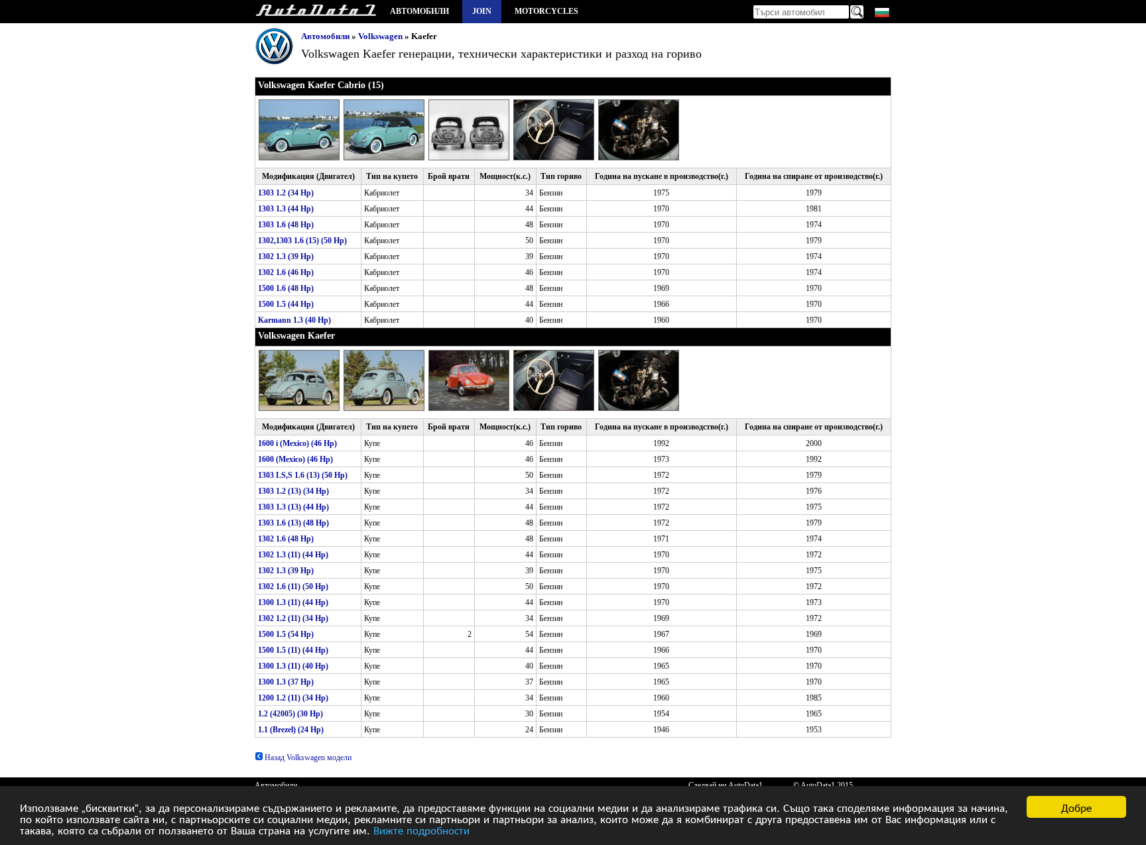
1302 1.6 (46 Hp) (286, 272)
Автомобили (419, 11)
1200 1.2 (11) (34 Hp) (293, 698)
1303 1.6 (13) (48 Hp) (293, 523)
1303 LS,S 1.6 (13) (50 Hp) (303, 475)
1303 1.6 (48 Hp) (286, 224)
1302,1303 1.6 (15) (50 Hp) (302, 240)
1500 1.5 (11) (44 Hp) (293, 650)
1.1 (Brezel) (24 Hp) (291, 729)
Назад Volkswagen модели (307, 757)
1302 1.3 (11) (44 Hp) (293, 554)
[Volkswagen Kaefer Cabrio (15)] (301, 157)
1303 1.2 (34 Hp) (286, 192)
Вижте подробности (421, 829)
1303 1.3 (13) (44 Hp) (293, 507)
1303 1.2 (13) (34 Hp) (293, 491)
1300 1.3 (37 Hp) (286, 682)
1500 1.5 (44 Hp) (286, 304)
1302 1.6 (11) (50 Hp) (293, 586)
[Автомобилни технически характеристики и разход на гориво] (316, 12)
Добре (1076, 807)
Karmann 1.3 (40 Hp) (294, 320)
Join (481, 11)
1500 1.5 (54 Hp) (286, 634)
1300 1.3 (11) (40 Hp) (293, 666)
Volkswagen (380, 36)
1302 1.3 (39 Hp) (286, 256)
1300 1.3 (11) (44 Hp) (293, 602)
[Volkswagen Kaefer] (301, 408)
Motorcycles (546, 11)
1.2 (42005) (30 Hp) (290, 713)
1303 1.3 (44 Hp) (286, 208)
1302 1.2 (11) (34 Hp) (293, 618)
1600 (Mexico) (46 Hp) (295, 459)
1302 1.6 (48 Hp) (286, 538)
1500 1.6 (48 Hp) (286, 288)
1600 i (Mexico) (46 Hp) (297, 443)
